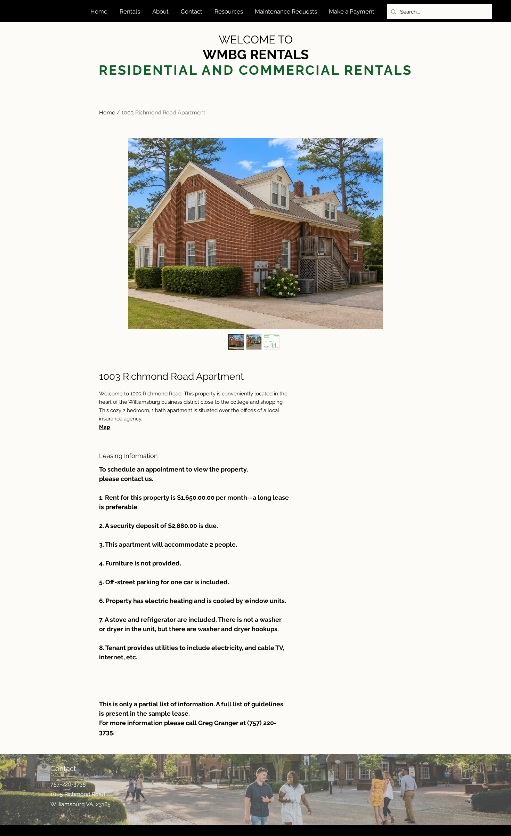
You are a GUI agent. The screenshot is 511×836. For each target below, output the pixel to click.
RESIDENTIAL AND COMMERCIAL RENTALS (255, 70)
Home (107, 112)
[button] (130, 11)
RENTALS (279, 54)
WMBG (226, 54)
